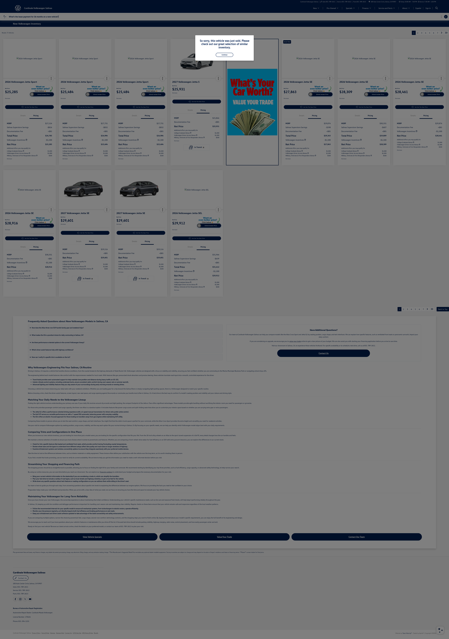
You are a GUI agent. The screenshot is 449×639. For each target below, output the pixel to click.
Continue (224, 55)
